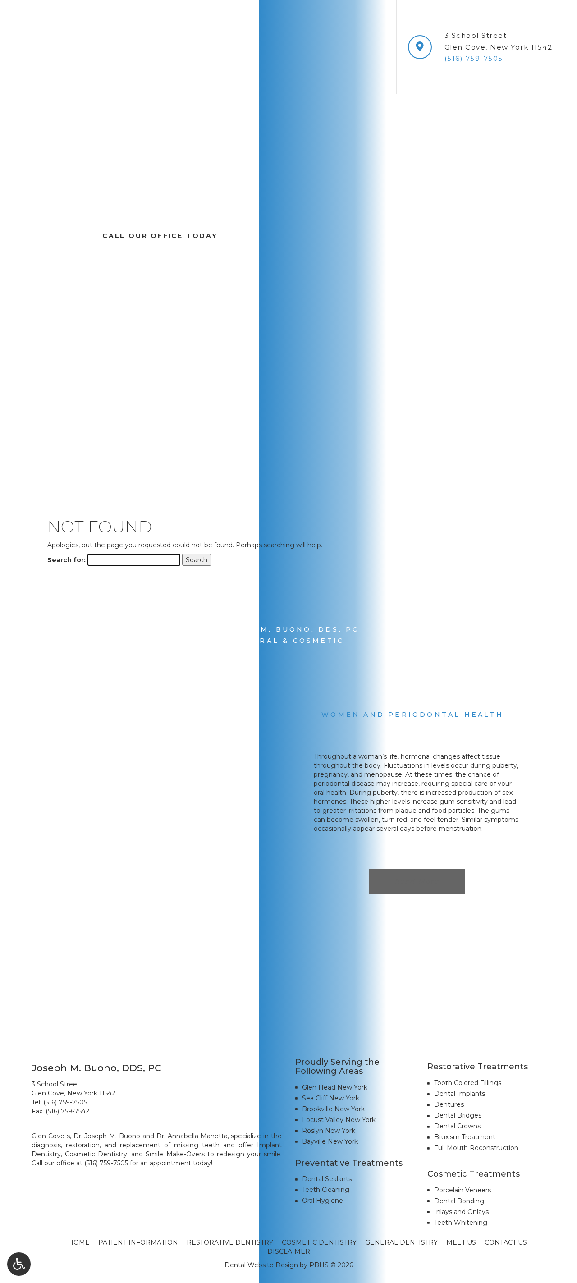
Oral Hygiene (322, 1200)
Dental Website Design (261, 1265)
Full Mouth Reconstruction (476, 1148)
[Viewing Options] (19, 1264)
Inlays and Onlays (461, 1212)
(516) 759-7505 (65, 1102)
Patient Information (138, 1242)
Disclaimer (288, 1251)
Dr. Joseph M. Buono (107, 1136)
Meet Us (461, 1242)
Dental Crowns (457, 1126)
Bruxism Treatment (464, 1137)
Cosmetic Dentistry (319, 1242)
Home (79, 1242)
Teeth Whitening (460, 1223)
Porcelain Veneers (462, 1190)
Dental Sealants (327, 1179)
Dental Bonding (459, 1201)
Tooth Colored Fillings (467, 1083)
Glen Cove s (51, 1136)
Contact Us (506, 1242)
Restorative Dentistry (230, 1242)
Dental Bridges (457, 1115)
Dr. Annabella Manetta (192, 1136)
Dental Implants (459, 1094)
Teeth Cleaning (325, 1190)
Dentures (449, 1104)
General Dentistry (401, 1242)
